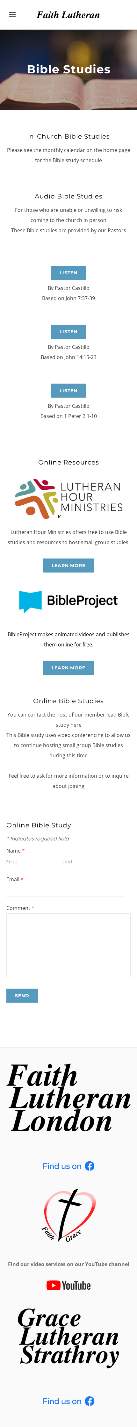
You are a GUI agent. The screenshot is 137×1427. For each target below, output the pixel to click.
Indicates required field (37, 838)
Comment (20, 908)
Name (15, 850)
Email (15, 879)
